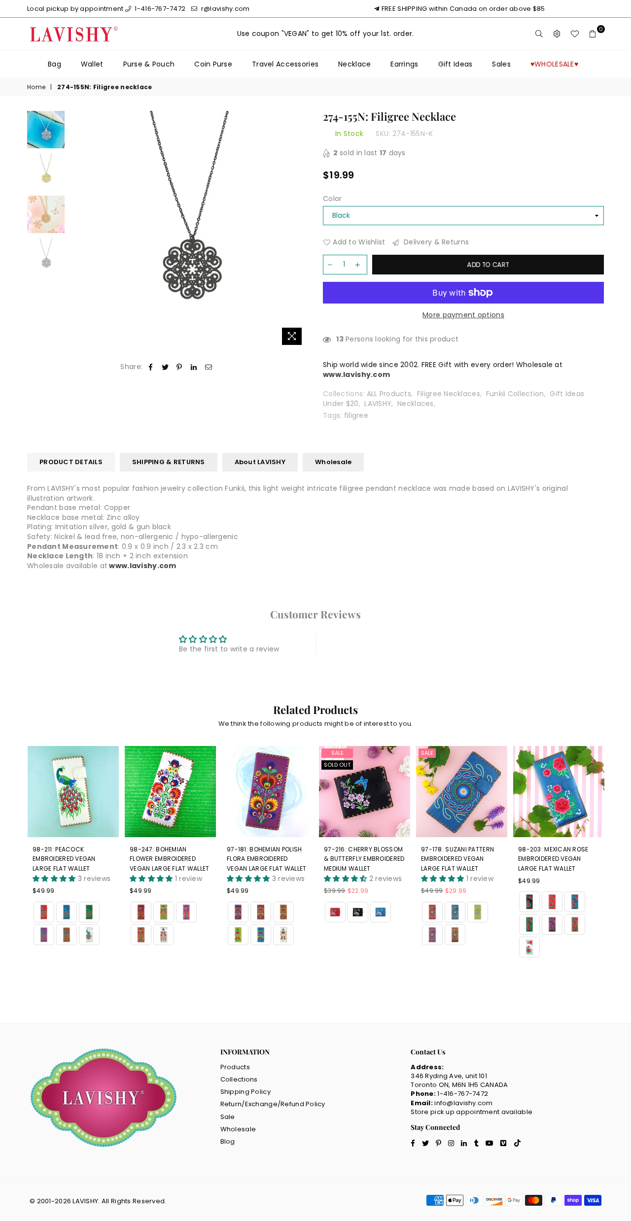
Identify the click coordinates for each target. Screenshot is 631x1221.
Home (36, 87)
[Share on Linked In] (194, 367)
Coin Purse (213, 64)
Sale (240, 753)
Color (332, 199)
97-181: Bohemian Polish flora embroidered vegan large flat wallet (169, 859)
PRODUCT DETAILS (71, 462)
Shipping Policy (245, 1091)
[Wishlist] (575, 34)
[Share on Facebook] (150, 367)
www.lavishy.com (142, 566)
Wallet (92, 64)
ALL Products (389, 394)
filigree (356, 415)
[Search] (539, 34)
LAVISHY (377, 403)
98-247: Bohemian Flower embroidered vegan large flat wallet (72, 859)
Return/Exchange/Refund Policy (272, 1104)
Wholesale (333, 462)
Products (235, 1067)
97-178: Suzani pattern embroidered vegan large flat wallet (360, 859)
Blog (227, 1141)
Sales (501, 64)
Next (299, 230)
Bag (54, 64)
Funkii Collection (515, 394)
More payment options (463, 315)
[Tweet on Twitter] (165, 367)
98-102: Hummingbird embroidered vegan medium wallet (552, 859)
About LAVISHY (260, 462)
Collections (239, 1079)
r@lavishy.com (224, 8)
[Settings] (557, 34)
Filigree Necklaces (448, 394)
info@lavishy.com (463, 1103)
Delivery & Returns (435, 242)
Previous (78, 230)
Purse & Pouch (149, 64)
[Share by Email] (208, 367)
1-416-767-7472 (159, 8)
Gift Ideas (455, 64)
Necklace (354, 64)
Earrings (404, 64)
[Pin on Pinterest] (179, 367)
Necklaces (415, 403)
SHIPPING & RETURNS (168, 462)
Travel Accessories (285, 64)
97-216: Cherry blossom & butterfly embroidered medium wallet (267, 859)
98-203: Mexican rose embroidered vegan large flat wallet (456, 859)
